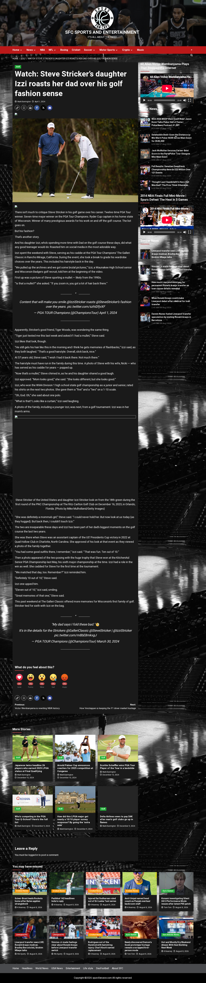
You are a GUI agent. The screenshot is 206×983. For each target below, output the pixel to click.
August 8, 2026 (35, 907)
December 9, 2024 (42, 826)
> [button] (191, 50)
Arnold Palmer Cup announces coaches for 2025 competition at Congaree (75, 768)
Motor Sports (107, 50)
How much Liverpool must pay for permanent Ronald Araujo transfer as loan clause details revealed (170, 285)
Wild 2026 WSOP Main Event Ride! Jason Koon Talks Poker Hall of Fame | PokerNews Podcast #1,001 (172, 122)
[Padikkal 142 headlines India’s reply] (66, 883)
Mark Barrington (24, 101)
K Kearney (21, 907)
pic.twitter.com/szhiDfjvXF (86, 306)
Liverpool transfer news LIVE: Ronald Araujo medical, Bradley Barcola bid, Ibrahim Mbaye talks (170, 254)
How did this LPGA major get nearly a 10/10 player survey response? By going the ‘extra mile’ (73, 821)
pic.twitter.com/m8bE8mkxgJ (75, 635)
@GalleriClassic (77, 630)
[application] (167, 88)
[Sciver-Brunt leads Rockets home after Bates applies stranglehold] (30, 883)
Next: (107, 706)
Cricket (76, 50)
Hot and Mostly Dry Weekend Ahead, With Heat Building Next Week (175, 945)
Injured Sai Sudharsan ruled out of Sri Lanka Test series (102, 900)
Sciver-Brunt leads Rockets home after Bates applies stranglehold (29, 901)
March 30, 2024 (108, 641)
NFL (51, 50)
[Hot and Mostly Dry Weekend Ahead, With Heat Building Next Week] (176, 927)
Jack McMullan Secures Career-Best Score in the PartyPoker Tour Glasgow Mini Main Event (171, 154)
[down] (21, 50)
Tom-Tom (168, 907)
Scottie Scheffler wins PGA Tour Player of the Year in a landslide (117, 767)
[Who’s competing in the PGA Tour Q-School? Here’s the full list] (33, 799)
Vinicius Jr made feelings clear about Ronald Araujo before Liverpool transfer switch (172, 269)
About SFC (117, 968)
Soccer (88, 50)
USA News (57, 968)
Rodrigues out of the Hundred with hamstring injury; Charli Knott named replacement (101, 946)
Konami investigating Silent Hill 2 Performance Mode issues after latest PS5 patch (176, 901)
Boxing (64, 50)
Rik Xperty (21, 954)
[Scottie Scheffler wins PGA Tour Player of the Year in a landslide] (118, 748)
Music (140, 50)
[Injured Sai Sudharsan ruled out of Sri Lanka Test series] (103, 883)
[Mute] (184, 100)
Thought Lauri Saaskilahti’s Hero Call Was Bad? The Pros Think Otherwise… (170, 183)
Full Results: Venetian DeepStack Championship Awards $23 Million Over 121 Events (171, 169)
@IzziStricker (76, 302)
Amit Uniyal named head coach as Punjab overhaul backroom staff (137, 901)
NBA (42, 50)
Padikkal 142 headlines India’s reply (62, 900)
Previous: (37, 706)
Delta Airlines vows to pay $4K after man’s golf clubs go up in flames (116, 819)
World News (41, 968)
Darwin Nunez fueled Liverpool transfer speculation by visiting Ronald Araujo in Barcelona (171, 317)
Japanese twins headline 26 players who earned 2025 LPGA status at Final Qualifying (32, 768)
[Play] (144, 100)
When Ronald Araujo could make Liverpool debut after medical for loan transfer (171, 301)
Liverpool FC (21, 934)
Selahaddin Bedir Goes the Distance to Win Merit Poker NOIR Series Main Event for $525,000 (172, 138)
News (30, 50)
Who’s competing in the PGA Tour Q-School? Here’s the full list (31, 819)
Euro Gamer (168, 891)
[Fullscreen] (189, 100)
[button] (17, 107)
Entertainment (73, 968)
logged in (33, 855)
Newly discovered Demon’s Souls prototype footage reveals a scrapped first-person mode (138, 946)
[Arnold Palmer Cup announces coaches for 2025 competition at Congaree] (75, 748)
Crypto (126, 50)
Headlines (27, 968)
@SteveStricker (106, 302)
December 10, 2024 (25, 777)
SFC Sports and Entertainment (102, 32)
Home (16, 50)
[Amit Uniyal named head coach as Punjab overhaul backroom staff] (139, 883)
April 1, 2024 (40, 101)
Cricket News (22, 891)
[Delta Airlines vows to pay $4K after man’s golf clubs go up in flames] (118, 799)
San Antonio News (171, 934)
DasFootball (102, 968)
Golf (18, 66)
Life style (88, 968)
